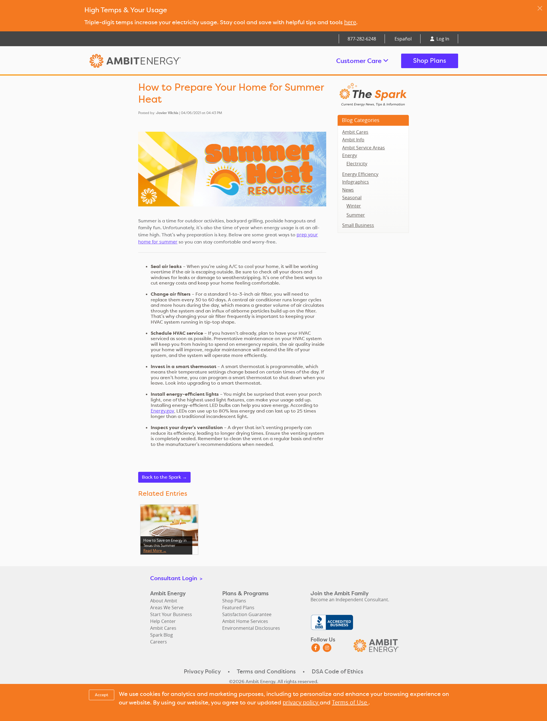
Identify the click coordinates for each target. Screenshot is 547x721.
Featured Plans (238, 607)
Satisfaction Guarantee (247, 614)
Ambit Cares (355, 132)
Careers (158, 641)
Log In (442, 39)
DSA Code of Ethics (337, 671)
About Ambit (163, 600)
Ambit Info (353, 140)
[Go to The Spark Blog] (373, 94)
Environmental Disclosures (251, 628)
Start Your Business (171, 614)
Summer (355, 215)
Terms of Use (350, 702)
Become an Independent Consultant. (350, 599)
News (348, 190)
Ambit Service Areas (363, 148)
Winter (353, 206)
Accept (101, 694)
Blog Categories (360, 120)
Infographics (355, 182)
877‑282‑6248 (362, 39)
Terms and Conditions (266, 671)
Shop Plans (429, 60)
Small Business (358, 225)
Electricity (356, 164)
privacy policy (301, 702)
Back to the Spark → (164, 477)
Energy (349, 155)
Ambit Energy (146, 61)
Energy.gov (162, 411)
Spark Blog (161, 635)
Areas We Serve (166, 607)
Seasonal (352, 197)
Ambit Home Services (245, 621)
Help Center (163, 621)
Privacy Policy (202, 671)
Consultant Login (176, 578)
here (350, 22)
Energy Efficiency (360, 174)
